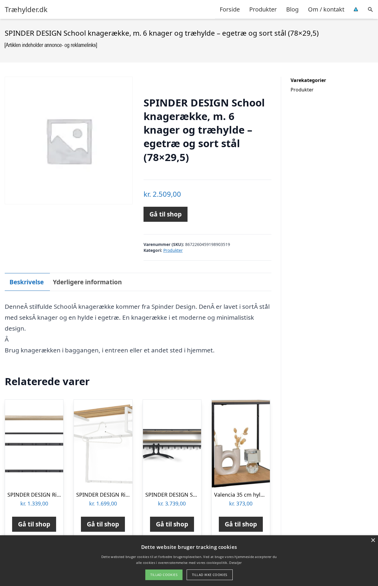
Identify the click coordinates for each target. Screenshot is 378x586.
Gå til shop (165, 214)
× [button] (373, 540)
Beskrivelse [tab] (26, 282)
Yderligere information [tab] (87, 282)
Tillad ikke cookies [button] (209, 574)
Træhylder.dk (26, 9)
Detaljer (235, 562)
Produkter (263, 9)
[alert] (189, 560)
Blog (292, 9)
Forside (230, 9)
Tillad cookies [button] (163, 574)
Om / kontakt (326, 9)
